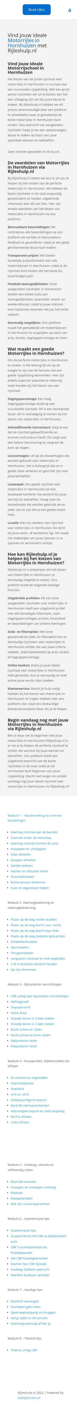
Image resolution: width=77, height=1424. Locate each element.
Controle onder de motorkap (31, 838)
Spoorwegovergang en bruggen (33, 1312)
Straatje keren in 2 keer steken (32, 1024)
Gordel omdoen (22, 866)
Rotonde (17, 1193)
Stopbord (17, 1089)
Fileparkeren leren (24, 1046)
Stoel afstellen (21, 854)
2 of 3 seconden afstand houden (34, 964)
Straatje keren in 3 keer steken (32, 1018)
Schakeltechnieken (24, 942)
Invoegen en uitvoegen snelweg (33, 1187)
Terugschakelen (22, 953)
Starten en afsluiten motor (30, 871)
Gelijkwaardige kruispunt (29, 1100)
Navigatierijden (22, 1198)
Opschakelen (20, 947)
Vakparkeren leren (24, 1041)
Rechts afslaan (21, 1117)
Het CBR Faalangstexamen (29, 1258)
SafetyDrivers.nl (29, 1398)
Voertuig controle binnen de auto (34, 843)
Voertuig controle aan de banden (34, 832)
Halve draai (19, 1013)
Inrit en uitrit (20, 1094)
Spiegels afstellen (23, 860)
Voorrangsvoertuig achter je (30, 1323)
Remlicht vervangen (25, 1301)
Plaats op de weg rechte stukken (34, 919)
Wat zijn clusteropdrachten (30, 1204)
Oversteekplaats (22, 1083)
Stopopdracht (20, 1007)
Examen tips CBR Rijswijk (28, 1264)
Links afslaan (20, 1122)
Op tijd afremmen (23, 970)
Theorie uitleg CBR (24, 1350)
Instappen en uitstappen (28, 849)
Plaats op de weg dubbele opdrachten (38, 936)
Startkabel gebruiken (26, 1307)
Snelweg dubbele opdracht (30, 1269)
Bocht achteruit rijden (26, 1029)
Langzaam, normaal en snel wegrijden (38, 958)
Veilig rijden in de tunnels (29, 1318)
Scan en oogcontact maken (30, 888)
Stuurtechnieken (22, 877)
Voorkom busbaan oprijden (30, 1275)
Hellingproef (19, 1002)
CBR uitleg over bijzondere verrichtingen (40, 996)
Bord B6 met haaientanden (30, 1105)
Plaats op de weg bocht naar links (35, 931)
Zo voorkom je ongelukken (29, 1078)
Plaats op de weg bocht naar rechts (36, 925)
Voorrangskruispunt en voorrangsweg (38, 1111)
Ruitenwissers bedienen (28, 882)
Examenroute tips (23, 1230)
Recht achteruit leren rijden (30, 1035)
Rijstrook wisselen (23, 1182)
